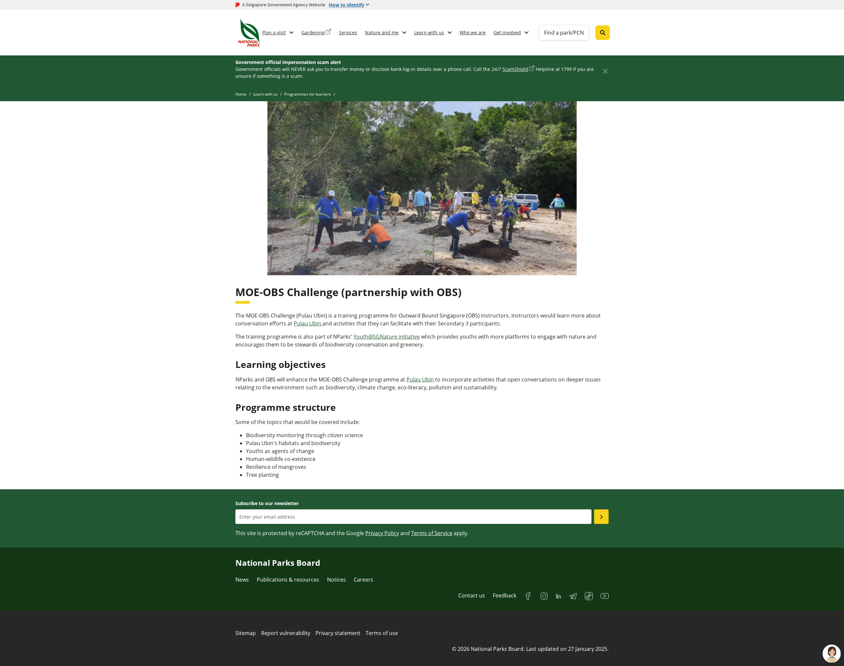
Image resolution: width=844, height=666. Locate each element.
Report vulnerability (285, 633)
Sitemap (245, 633)
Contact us (471, 595)
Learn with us (429, 32)
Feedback (504, 595)
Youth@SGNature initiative (386, 336)
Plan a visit (274, 32)
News (242, 579)
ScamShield (515, 69)
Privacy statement (338, 633)
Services (348, 32)
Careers (363, 579)
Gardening (313, 32)
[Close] (605, 71)
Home (241, 94)
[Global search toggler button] (602, 32)
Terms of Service (431, 533)
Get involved (507, 32)
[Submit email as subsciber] (601, 516)
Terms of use (382, 633)
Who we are (473, 32)
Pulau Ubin (308, 323)
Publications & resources (288, 579)
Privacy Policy (382, 533)
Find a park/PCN (564, 32)
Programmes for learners (307, 94)
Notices (336, 579)
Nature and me (382, 32)
